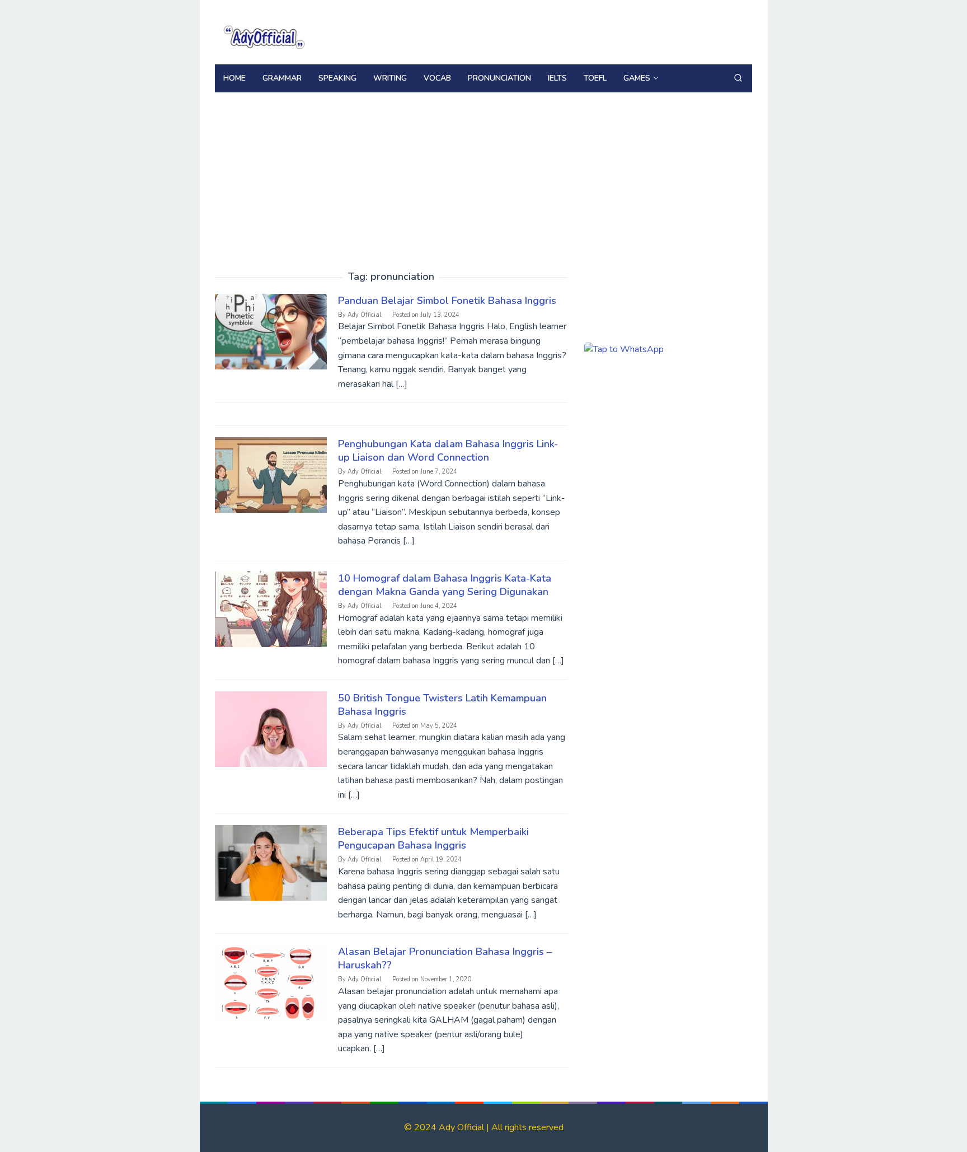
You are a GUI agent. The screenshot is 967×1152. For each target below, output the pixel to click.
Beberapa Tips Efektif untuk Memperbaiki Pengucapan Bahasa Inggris (433, 838)
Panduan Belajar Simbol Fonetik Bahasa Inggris (447, 300)
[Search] (738, 78)
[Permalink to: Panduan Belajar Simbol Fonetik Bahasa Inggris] (271, 331)
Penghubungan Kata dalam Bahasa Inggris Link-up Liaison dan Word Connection (448, 450)
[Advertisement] (483, 176)
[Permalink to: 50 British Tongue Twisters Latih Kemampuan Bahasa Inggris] (271, 728)
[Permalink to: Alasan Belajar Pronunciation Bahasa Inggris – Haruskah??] (271, 982)
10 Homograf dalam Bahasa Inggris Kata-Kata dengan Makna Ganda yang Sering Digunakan (444, 585)
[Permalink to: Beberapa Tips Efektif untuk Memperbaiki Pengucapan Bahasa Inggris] (271, 862)
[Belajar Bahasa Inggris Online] (262, 35)
